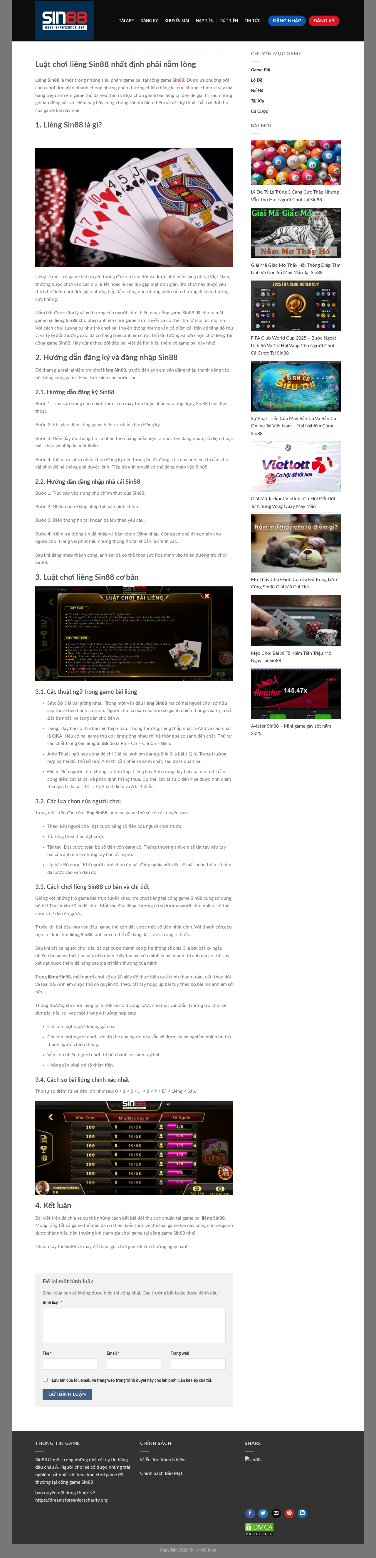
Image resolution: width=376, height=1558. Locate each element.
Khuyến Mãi (176, 21)
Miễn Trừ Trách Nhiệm (163, 1460)
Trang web (180, 1353)
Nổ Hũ (257, 90)
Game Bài (260, 70)
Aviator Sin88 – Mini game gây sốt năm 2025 (291, 730)
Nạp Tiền (205, 21)
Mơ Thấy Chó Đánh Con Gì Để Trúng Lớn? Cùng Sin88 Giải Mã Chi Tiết (294, 583)
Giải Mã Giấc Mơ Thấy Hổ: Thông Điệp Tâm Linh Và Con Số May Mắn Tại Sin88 (295, 269)
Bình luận (52, 1302)
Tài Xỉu (257, 101)
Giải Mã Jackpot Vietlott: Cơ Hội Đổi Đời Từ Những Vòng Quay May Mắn (293, 502)
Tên (47, 1353)
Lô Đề (256, 80)
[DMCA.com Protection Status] (259, 1529)
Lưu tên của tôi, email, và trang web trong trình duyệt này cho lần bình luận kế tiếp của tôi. (132, 1380)
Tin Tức (253, 21)
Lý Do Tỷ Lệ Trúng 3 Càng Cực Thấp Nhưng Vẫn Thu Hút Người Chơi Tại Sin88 (295, 196)
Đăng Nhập (287, 21)
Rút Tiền (229, 21)
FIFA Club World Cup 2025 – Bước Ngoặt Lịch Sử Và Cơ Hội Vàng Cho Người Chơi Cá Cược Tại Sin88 (293, 345)
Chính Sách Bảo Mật (161, 1473)
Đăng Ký (149, 21)
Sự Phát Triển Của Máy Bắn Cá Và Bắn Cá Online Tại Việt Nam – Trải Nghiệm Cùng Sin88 (293, 426)
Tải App (126, 21)
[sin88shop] (64, 20)
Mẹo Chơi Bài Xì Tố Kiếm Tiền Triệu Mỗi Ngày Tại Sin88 (292, 657)
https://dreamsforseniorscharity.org (71, 1500)
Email (113, 1353)
